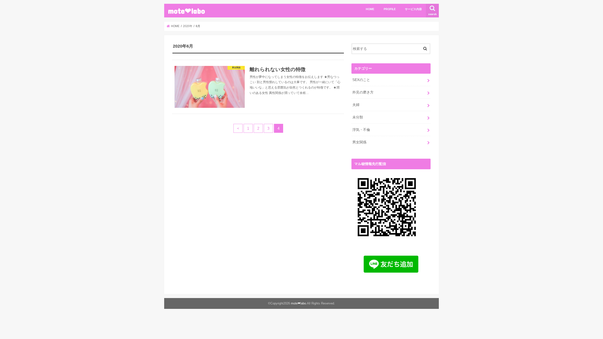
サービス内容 (413, 9)
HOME (370, 9)
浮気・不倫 (361, 130)
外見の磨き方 (363, 92)
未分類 (357, 117)
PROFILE (390, 9)
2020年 (187, 26)
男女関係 (359, 142)
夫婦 (355, 105)
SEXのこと (361, 80)
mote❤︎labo (186, 10)
